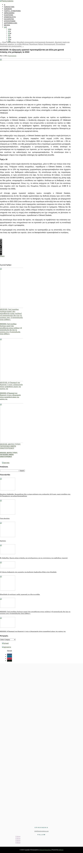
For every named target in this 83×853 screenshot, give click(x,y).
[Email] (35, 244)
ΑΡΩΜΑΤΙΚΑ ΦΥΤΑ (10, 17)
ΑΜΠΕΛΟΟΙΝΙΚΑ (9, 13)
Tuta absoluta (5, 518)
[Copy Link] (35, 246)
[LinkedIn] (35, 248)
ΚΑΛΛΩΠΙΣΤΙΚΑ (9, 19)
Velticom (61, 850)
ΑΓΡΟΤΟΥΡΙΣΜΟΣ (9, 21)
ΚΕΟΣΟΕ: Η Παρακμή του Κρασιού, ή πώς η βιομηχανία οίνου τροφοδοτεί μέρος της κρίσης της (11, 386)
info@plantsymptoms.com (41, 831)
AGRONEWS (8, 9)
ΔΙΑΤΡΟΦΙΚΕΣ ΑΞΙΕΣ (10, 23)
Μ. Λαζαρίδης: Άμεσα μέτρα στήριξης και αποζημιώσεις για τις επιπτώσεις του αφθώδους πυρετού (34, 558)
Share (2, 256)
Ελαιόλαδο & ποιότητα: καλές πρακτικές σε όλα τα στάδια (20, 594)
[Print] (35, 252)
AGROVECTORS (9, 7)
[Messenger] (35, 250)
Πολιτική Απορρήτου (45, 850)
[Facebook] (35, 240)
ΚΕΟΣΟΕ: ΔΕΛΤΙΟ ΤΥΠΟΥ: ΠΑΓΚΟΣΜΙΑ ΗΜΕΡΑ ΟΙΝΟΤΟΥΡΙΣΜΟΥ (10, 446)
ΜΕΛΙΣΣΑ (7, 25)
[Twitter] (35, 242)
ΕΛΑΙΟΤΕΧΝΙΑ (8, 15)
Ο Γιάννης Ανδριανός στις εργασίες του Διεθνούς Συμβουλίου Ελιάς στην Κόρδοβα (28, 572)
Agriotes (3, 541)
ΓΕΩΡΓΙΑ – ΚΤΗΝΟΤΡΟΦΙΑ (12, 11)
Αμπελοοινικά (12, 56)
